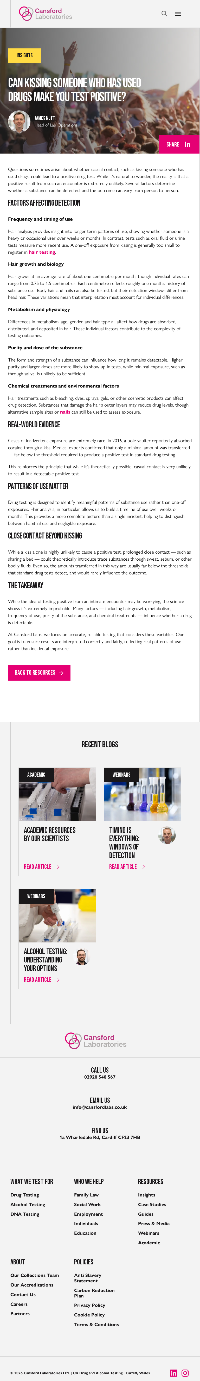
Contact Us (23, 1294)
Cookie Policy (89, 1315)
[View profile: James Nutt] (19, 121)
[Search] (164, 13)
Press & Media (154, 1223)
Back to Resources (35, 672)
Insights (146, 1195)
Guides (145, 1214)
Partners (20, 1313)
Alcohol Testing (27, 1204)
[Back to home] (45, 13)
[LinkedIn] (187, 144)
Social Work (87, 1204)
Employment (88, 1214)
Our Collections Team (34, 1275)
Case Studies (152, 1204)
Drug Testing (24, 1195)
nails (65, 412)
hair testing (42, 252)
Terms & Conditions (96, 1324)
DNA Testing (24, 1214)
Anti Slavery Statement (87, 1278)
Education (85, 1233)
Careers (19, 1304)
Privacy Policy (89, 1305)
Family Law (86, 1195)
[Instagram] (185, 1373)
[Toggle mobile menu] (182, 14)
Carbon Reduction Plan (94, 1293)
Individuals (86, 1223)
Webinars (148, 1233)
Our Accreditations (31, 1285)
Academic (149, 1243)
